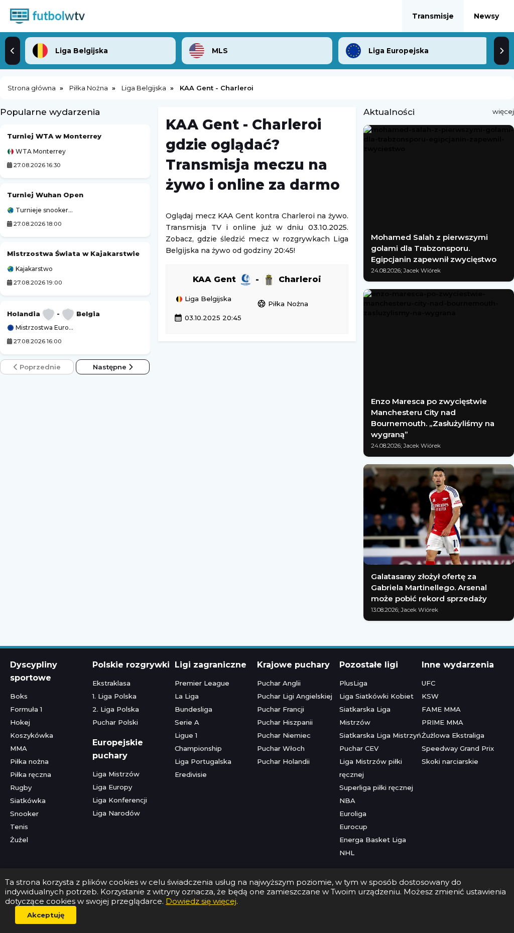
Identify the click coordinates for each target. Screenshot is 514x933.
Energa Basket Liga (372, 840)
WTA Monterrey (40, 151)
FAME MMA (441, 709)
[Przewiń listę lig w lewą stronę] (12, 51)
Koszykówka (31, 735)
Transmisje (433, 16)
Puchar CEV (358, 748)
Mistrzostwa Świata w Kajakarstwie (73, 253)
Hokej (20, 722)
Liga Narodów (116, 813)
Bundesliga (193, 709)
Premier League (202, 683)
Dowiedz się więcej (201, 901)
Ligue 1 (186, 735)
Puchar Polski (115, 722)
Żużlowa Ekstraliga (453, 735)
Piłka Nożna (282, 303)
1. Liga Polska (114, 696)
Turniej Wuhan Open (45, 195)
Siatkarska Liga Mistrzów (365, 715)
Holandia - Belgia (53, 314)
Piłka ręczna (30, 774)
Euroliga (352, 814)
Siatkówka (28, 800)
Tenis (19, 827)
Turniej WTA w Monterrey (54, 136)
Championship (198, 748)
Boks (19, 696)
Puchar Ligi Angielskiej (294, 696)
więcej (503, 111)
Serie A (187, 722)
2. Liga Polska (115, 709)
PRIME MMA (442, 722)
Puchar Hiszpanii (285, 722)
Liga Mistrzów (116, 774)
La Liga (187, 696)
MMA (18, 748)
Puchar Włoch (281, 748)
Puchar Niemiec (284, 735)
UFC (428, 683)
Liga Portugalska (203, 761)
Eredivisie (191, 774)
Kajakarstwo (33, 269)
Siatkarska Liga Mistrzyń (380, 735)
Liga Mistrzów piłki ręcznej (370, 767)
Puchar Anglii (279, 683)
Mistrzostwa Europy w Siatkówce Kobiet (44, 327)
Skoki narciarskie (450, 761)
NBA (347, 800)
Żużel (19, 840)
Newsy (486, 16)
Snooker (24, 814)
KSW (430, 696)
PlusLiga (353, 683)
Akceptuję (45, 915)
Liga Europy (112, 787)
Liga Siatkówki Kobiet (376, 696)
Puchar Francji (280, 709)
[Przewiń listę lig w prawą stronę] (501, 51)
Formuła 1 (26, 709)
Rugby (21, 787)
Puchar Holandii (283, 761)
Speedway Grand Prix (458, 748)
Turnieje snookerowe (44, 210)
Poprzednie (39, 367)
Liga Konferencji (119, 800)
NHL (346, 853)
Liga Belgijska (207, 299)
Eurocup (353, 827)
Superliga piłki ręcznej (376, 787)
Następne (110, 367)
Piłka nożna (29, 761)
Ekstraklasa (111, 683)
